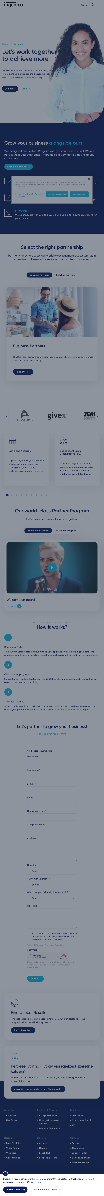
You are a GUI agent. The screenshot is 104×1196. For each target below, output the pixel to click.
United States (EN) (15, 1189)
